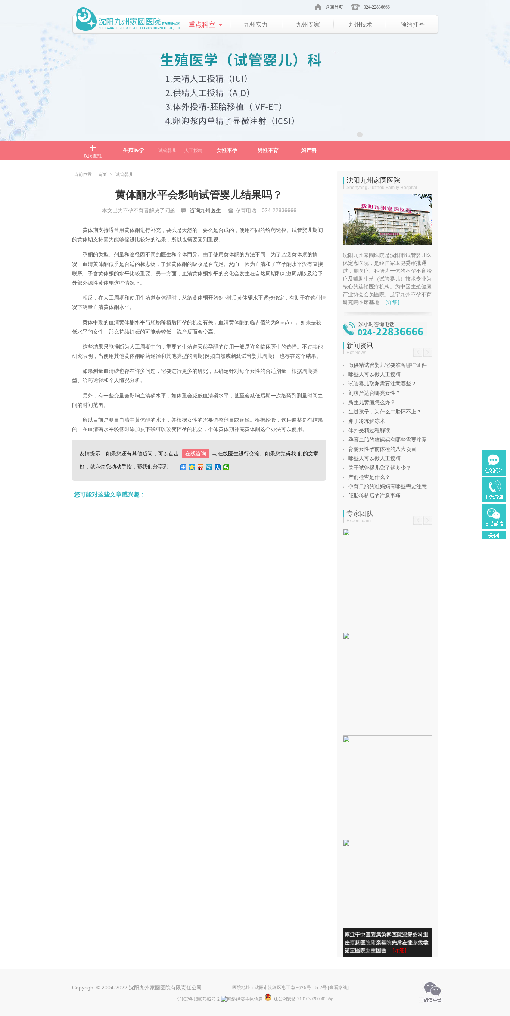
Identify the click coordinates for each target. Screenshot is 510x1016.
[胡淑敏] (387, 580)
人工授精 (193, 150)
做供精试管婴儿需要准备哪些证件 (387, 365)
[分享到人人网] (218, 467)
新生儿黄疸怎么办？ (371, 402)
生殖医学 (133, 150)
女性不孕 (227, 150)
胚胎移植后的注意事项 (374, 496)
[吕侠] (387, 683)
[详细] (392, 302)
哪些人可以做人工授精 (374, 374)
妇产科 (309, 150)
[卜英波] (387, 890)
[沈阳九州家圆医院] (128, 21)
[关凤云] (387, 787)
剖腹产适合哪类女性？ (374, 393)
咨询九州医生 (205, 210)
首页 (102, 174)
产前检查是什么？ (369, 477)
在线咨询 (195, 453)
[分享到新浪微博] (201, 467)
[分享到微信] (226, 467)
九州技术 (360, 24)
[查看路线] (338, 987)
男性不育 (268, 150)
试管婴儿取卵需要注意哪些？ (382, 384)
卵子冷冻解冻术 (366, 421)
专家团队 (359, 513)
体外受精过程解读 (369, 430)
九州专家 (308, 24)
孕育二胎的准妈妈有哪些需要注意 (387, 440)
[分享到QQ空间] (192, 467)
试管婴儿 (167, 150)
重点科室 (202, 24)
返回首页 (334, 7)
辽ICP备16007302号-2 (198, 999)
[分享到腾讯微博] (209, 467)
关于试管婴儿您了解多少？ (379, 468)
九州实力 (256, 24)
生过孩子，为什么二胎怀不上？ (385, 412)
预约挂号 (413, 24)
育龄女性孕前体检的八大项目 (382, 449)
